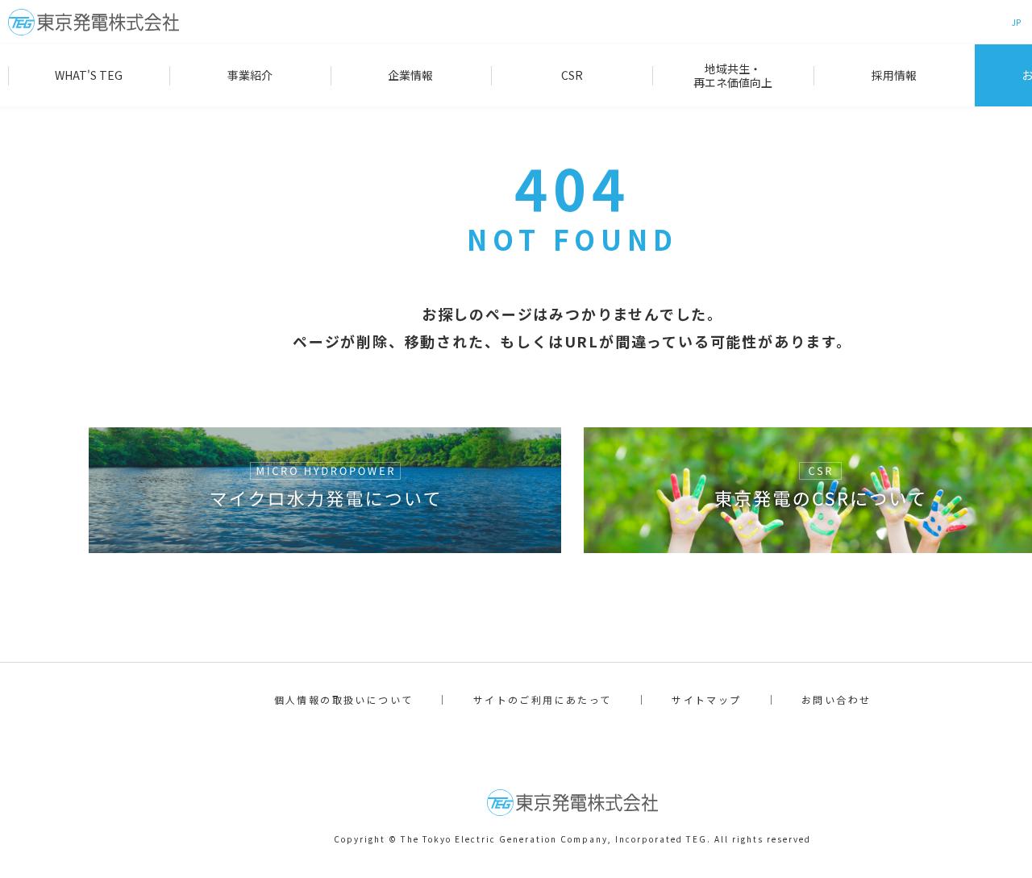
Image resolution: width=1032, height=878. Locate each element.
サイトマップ (706, 699)
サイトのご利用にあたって (542, 699)
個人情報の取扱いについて (344, 699)
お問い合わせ (836, 699)
